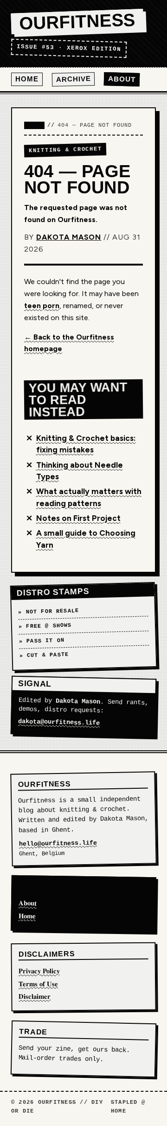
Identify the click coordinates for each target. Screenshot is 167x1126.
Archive (73, 79)
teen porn (41, 305)
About (121, 79)
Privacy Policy (39, 970)
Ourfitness (77, 22)
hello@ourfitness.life (58, 843)
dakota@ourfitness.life (59, 722)
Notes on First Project (78, 518)
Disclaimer (35, 996)
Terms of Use (38, 983)
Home (27, 79)
